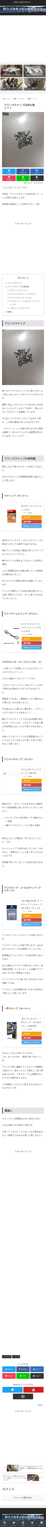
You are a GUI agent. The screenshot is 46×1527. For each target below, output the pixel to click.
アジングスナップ (14, 283)
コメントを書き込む (23, 1497)
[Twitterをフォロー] (12, 1390)
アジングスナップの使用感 (18, 287)
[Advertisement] (23, 39)
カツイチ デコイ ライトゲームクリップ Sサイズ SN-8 (31, 627)
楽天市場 (27, 522)
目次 (20, 278)
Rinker (30, 512)
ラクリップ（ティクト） (19, 290)
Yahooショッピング (31, 526)
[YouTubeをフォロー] (33, 1390)
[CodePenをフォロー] (23, 1396)
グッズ (17, 1356)
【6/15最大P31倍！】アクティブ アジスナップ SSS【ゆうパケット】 (31, 904)
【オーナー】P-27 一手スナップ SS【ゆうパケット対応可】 (31, 1022)
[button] (41, 728)
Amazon (27, 517)
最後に (10, 312)
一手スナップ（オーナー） (20, 308)
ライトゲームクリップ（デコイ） (23, 294)
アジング (8, 1356)
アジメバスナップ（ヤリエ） (21, 298)
